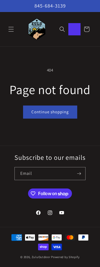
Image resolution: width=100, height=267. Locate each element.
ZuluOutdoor (41, 257)
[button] (11, 29)
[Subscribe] (79, 173)
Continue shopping (50, 111)
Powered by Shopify (65, 257)
